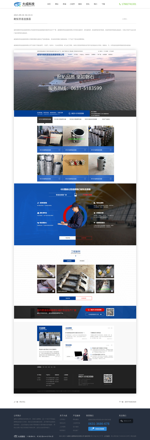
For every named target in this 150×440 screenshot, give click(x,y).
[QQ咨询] (97, 429)
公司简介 (62, 419)
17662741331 (129, 4)
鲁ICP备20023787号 (97, 436)
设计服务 (76, 427)
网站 (56, 4)
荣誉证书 (62, 423)
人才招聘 (62, 427)
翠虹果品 (22, 402)
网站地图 (133, 436)
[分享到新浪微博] (129, 19)
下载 (103, 4)
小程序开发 (76, 423)
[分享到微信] (132, 19)
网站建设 (76, 419)
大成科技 (52, 436)
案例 (80, 4)
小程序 (72, 4)
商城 (64, 4)
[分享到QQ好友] (135, 19)
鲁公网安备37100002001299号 (120, 436)
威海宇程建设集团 (130, 402)
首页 (49, 4)
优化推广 (76, 430)
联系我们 (62, 430)
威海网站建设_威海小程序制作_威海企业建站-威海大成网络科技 (25, 4)
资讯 (87, 4)
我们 (95, 4)
